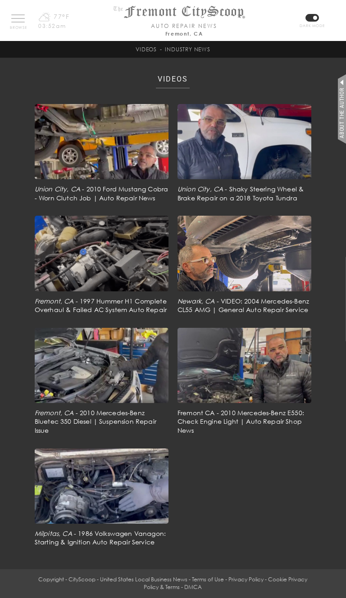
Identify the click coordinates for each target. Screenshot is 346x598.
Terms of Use (208, 579)
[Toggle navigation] (18, 18)
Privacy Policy (246, 579)
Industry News (187, 49)
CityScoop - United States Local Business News (127, 579)
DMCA (193, 587)
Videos (146, 49)
